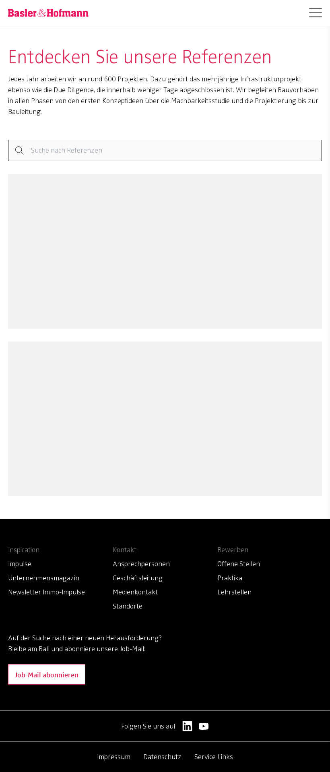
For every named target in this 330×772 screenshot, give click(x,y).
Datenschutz (162, 756)
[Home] (48, 13)
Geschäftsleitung (138, 577)
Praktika (229, 577)
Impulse (19, 563)
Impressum (113, 756)
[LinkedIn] (187, 726)
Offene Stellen (238, 563)
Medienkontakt (135, 592)
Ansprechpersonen (141, 563)
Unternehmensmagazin (43, 577)
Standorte (127, 606)
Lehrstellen (234, 592)
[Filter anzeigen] (165, 150)
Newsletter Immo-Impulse (46, 592)
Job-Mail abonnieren (46, 674)
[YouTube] (204, 726)
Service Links (213, 756)
